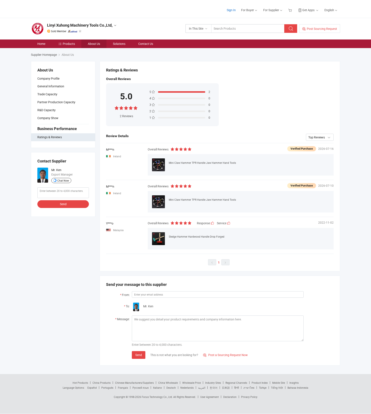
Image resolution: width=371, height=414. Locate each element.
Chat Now (63, 180)
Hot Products (80, 382)
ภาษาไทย (248, 387)
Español (92, 387)
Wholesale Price (191, 382)
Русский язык (140, 387)
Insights (294, 382)
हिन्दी (236, 387)
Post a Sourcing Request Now (225, 355)
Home (41, 44)
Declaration (230, 397)
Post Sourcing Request (322, 29)
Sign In (231, 10)
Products (69, 44)
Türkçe (262, 387)
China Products (102, 382)
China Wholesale (168, 382)
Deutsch (171, 387)
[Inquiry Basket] (290, 10)
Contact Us (145, 44)
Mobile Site (278, 382)
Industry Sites (213, 382)
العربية (201, 387)
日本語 (226, 387)
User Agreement (209, 397)
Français (123, 387)
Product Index (260, 382)
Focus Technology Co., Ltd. (157, 397)
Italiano (157, 387)
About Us (94, 44)
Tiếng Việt (277, 387)
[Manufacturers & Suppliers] (58, 8)
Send (63, 204)
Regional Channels (236, 382)
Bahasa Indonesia (297, 387)
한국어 (213, 387)
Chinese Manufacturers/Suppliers (134, 382)
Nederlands (187, 387)
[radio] (117, 108)
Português (107, 387)
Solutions (119, 44)
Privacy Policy (249, 397)
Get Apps (308, 10)
